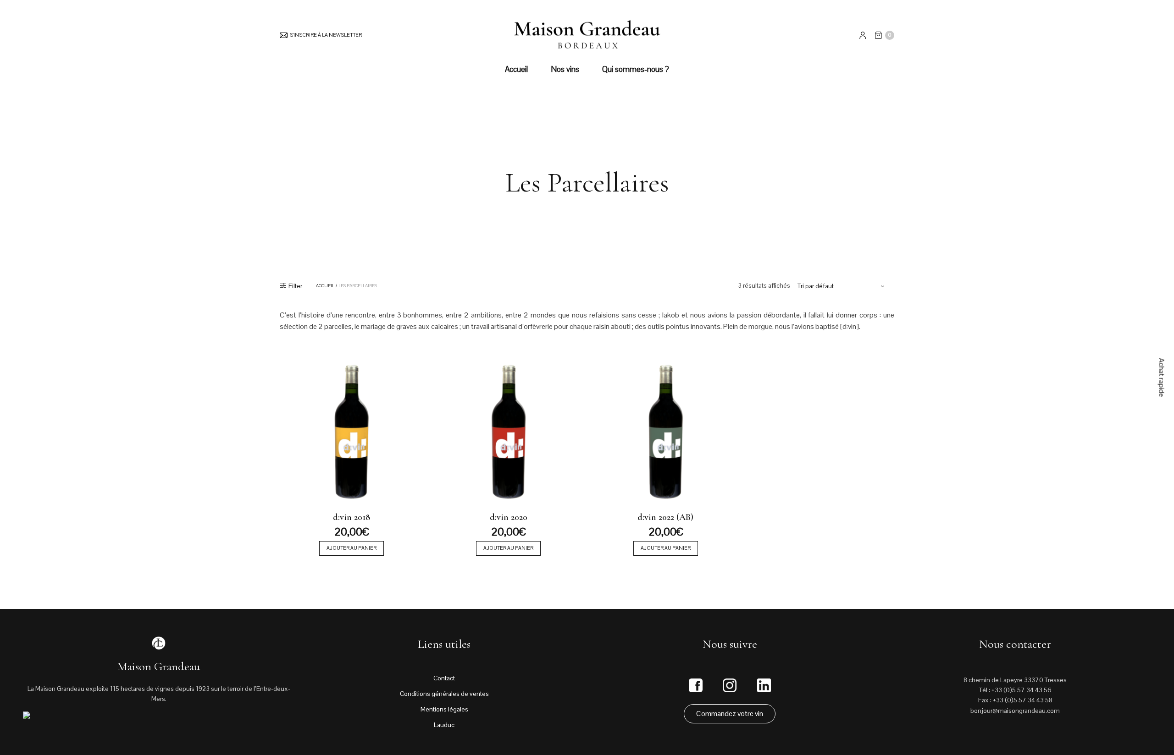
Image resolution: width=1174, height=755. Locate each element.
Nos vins (565, 69)
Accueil (516, 69)
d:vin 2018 (351, 517)
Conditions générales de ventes (444, 693)
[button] (729, 713)
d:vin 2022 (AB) (665, 517)
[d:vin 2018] (351, 430)
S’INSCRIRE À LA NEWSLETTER (326, 35)
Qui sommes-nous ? (635, 69)
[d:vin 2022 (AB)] (665, 430)
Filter (295, 286)
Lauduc (444, 725)
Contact (444, 678)
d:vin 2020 (508, 517)
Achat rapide (1162, 377)
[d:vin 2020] (509, 430)
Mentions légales (444, 709)
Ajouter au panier (352, 548)
